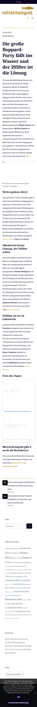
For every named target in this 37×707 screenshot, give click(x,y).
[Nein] (35, 693)
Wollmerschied (15, 618)
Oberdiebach (25, 588)
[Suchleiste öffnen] (28, 18)
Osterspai (9, 595)
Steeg (25, 608)
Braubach (23, 562)
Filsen (21, 569)
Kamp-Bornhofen (18, 573)
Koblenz (21, 576)
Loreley (18, 584)
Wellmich (28, 615)
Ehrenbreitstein (21, 566)
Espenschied (9, 569)
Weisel (21, 615)
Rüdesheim (13, 599)
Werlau (7, 618)
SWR (28, 156)
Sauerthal (25, 599)
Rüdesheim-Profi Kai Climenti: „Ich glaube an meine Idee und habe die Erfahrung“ (19, 499)
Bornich (13, 562)
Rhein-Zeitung (13, 309)
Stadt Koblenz (8, 239)
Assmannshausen (12, 548)
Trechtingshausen (22, 611)
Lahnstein (12, 580)
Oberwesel (21, 591)
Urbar (8, 615)
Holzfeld (7, 573)
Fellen (15, 569)
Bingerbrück (17, 558)
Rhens (17, 595)
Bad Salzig (15, 553)
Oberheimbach (9, 592)
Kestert (12, 577)
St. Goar (14, 603)
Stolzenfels (9, 611)
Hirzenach (27, 569)
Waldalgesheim (15, 615)
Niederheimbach (12, 588)
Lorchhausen (8, 584)
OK (18, 696)
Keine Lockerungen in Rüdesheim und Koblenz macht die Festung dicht (21, 485)
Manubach (27, 584)
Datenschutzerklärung (18, 702)
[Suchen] (29, 526)
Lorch (25, 580)
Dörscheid (11, 566)
